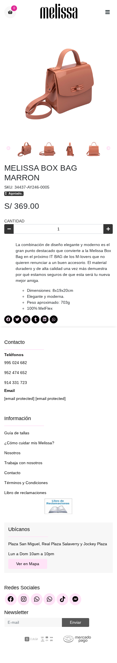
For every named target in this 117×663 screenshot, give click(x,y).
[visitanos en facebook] (11, 599)
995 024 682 (15, 362)
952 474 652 (15, 372)
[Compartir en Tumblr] (35, 319)
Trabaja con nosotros (23, 462)
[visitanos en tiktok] (62, 599)
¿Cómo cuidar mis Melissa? (29, 443)
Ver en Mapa (27, 563)
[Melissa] (59, 12)
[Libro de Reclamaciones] (58, 505)
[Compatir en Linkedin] (45, 319)
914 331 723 (15, 382)
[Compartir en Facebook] (8, 319)
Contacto (12, 472)
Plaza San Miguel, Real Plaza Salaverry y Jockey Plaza (57, 544)
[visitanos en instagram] (24, 599)
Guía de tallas (16, 433)
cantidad (14, 221)
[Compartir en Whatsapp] (54, 319)
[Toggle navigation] (107, 12)
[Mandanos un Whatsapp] (37, 599)
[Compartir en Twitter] (17, 319)
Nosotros (12, 453)
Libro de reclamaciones (25, 492)
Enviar (75, 622)
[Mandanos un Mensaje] (75, 599)
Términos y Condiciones (26, 482)
